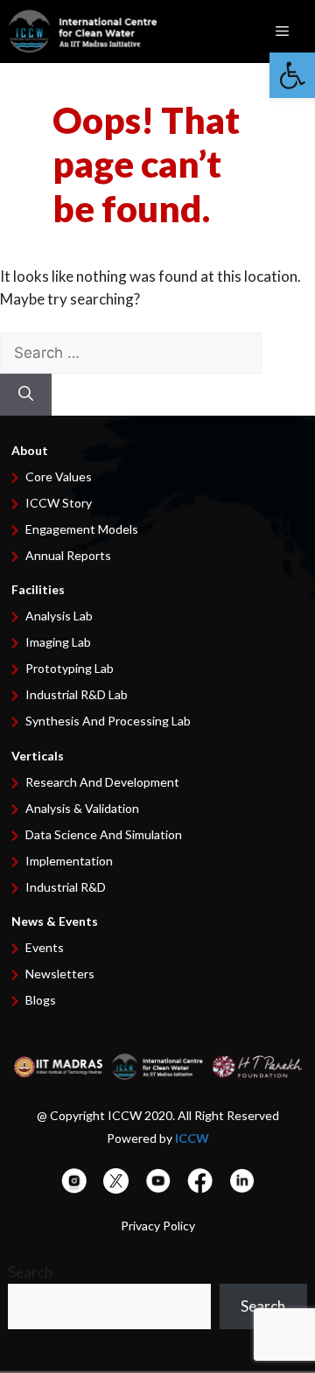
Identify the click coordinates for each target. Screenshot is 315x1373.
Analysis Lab (59, 615)
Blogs (40, 999)
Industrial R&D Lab (76, 694)
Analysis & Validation (82, 808)
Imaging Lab (58, 641)
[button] (292, 75)
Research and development (102, 781)
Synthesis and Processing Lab (108, 720)
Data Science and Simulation (103, 834)
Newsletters (59, 973)
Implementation (69, 860)
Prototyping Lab (69, 668)
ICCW (192, 1138)
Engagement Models (81, 529)
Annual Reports (68, 555)
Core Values (58, 476)
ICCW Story (58, 502)
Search (30, 1272)
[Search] (26, 395)
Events (44, 947)
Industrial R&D (65, 886)
